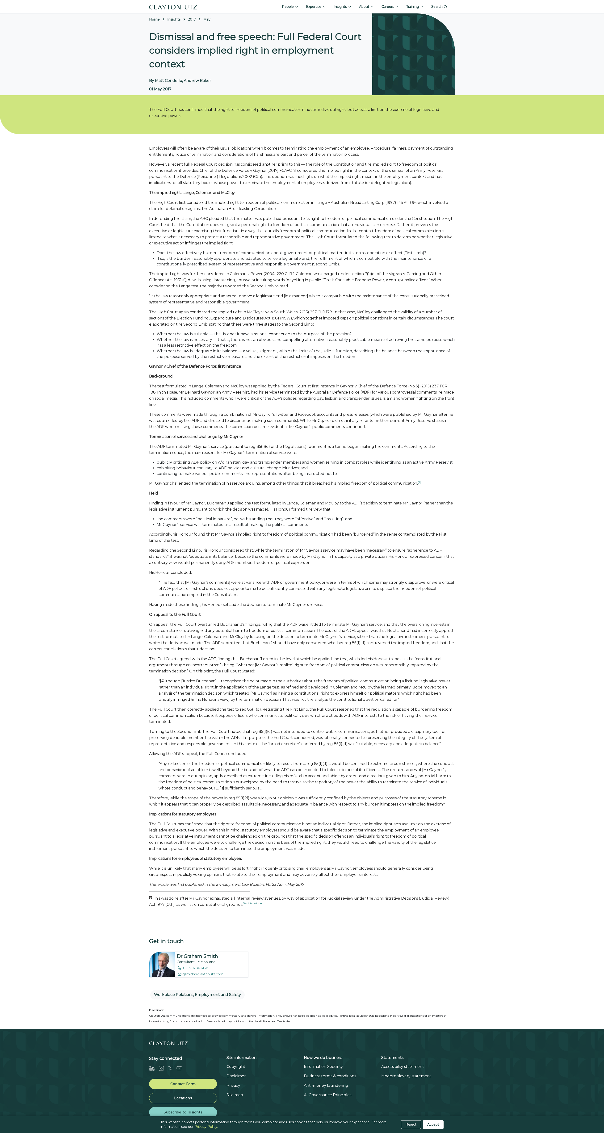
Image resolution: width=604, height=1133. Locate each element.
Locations (183, 1098)
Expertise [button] (314, 6)
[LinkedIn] (154, 1068)
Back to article (252, 903)
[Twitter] (172, 1068)
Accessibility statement (402, 1066)
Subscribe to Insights (183, 1112)
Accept (433, 1124)
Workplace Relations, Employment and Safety (197, 994)
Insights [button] (341, 6)
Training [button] (413, 6)
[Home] (173, 6)
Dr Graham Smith (197, 956)
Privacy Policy (205, 1127)
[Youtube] (181, 1068)
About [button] (364, 6)
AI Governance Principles (327, 1095)
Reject (411, 1124)
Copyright (235, 1066)
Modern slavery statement (406, 1076)
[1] (419, 482)
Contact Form (183, 1084)
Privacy (233, 1085)
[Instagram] (163, 1068)
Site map (234, 1095)
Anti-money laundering (326, 1085)
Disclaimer (236, 1076)
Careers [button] (388, 6)
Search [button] (437, 6)
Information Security (323, 1066)
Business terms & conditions (330, 1076)
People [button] (288, 6)
